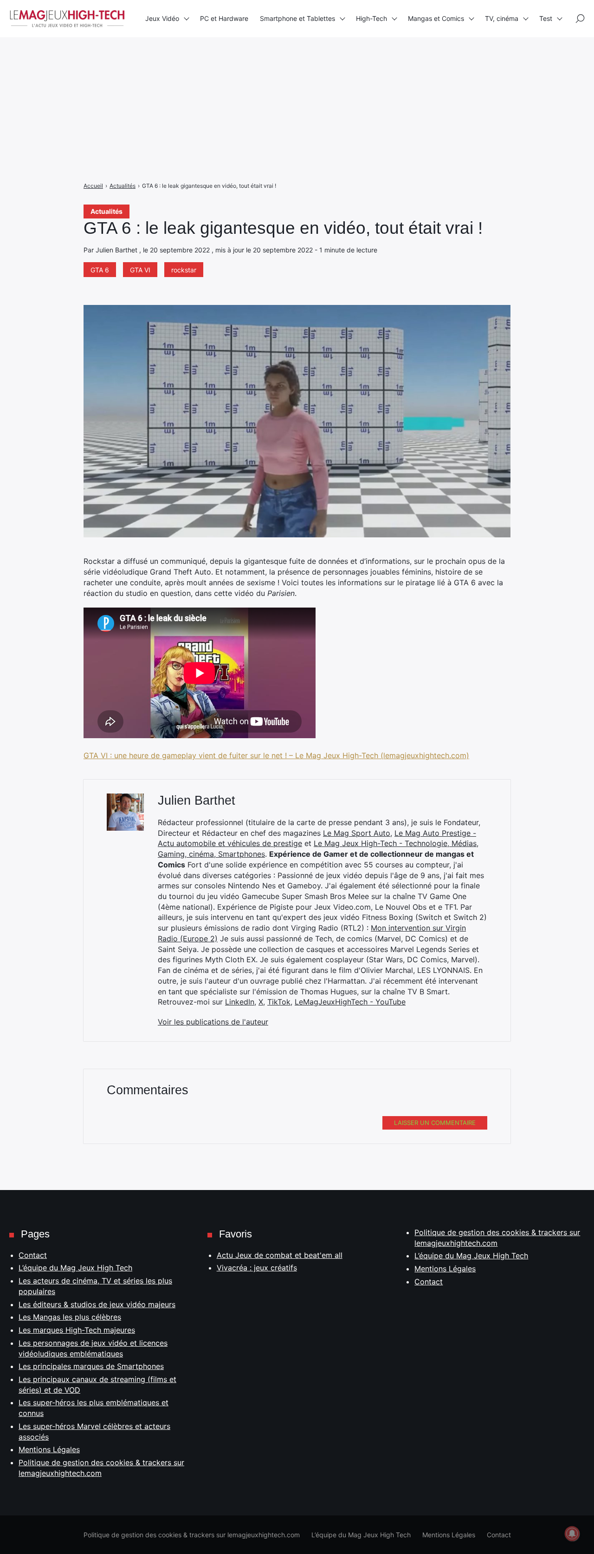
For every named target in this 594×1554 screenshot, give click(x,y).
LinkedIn (239, 1001)
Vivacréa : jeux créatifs (257, 1267)
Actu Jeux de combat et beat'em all (279, 1255)
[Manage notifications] (572, 1533)
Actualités (106, 211)
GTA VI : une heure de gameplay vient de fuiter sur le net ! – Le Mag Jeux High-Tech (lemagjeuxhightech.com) (276, 755)
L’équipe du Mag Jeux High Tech (75, 1267)
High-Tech (371, 18)
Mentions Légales (49, 1449)
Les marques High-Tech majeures (77, 1330)
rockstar (183, 270)
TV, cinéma (501, 18)
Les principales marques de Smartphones (91, 1366)
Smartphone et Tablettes (297, 18)
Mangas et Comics (436, 18)
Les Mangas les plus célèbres (70, 1317)
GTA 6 (99, 270)
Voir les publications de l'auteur (213, 1021)
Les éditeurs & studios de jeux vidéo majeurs (97, 1304)
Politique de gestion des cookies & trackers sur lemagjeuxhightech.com (192, 1535)
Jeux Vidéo (162, 18)
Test (545, 18)
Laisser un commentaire (435, 1122)
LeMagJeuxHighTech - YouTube (350, 1001)
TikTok (279, 1001)
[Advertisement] (278, 65)
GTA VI (140, 270)
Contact (33, 1255)
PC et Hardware (224, 18)
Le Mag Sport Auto (356, 833)
